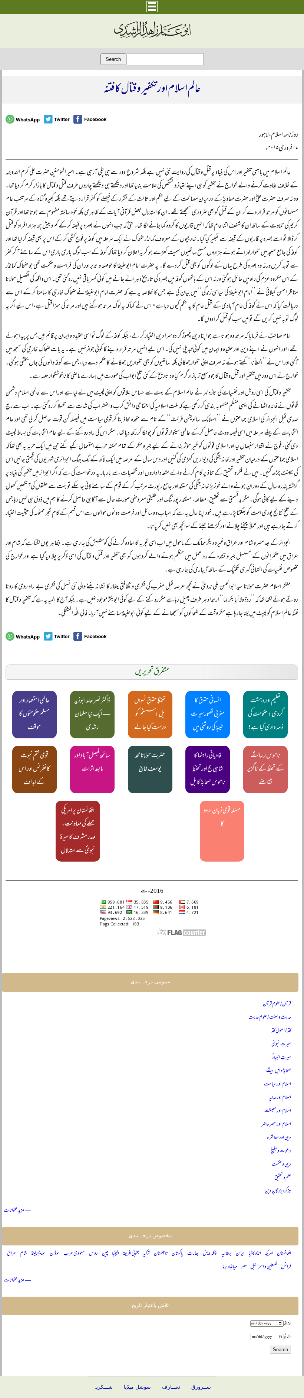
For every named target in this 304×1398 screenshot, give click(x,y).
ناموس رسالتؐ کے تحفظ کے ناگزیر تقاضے (265, 769)
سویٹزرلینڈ (38, 1254)
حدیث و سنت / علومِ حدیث (269, 1018)
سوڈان (55, 1254)
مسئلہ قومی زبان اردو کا (222, 818)
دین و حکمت (281, 1165)
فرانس (286, 1267)
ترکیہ (146, 1254)
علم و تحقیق (282, 1178)
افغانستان (284, 1254)
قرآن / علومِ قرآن (277, 1004)
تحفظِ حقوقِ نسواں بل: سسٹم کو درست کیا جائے (150, 714)
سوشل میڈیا (137, 1387)
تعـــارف (171, 1387)
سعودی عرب (74, 1254)
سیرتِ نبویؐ (281, 1044)
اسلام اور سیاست (277, 1084)
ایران (240, 1254)
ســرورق (201, 1387)
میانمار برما (229, 1267)
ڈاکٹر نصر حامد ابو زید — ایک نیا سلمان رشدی (92, 714)
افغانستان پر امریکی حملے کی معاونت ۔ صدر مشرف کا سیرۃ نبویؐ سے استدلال (78, 831)
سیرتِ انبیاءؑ (281, 1058)
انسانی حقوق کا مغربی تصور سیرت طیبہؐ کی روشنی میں (208, 714)
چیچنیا (115, 1254)
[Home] (152, 38)
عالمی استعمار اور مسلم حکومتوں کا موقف (34, 714)
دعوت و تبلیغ (281, 1151)
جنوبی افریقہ (131, 1254)
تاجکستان (161, 1254)
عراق (11, 1254)
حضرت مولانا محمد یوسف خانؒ (150, 763)
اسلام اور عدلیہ (280, 1098)
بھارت (193, 1254)
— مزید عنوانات (17, 1211)
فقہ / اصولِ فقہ (281, 1031)
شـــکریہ (103, 1387)
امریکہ (269, 1254)
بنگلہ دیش (210, 1254)
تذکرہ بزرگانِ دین (278, 1191)
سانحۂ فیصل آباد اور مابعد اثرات (92, 763)
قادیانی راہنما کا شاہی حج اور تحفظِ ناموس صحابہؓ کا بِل (207, 769)
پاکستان (177, 1254)
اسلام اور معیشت (277, 1111)
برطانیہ (227, 1254)
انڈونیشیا (254, 1254)
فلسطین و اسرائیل (264, 1267)
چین (105, 1254)
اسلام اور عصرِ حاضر (276, 1125)
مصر (244, 1267)
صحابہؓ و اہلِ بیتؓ (278, 1071)
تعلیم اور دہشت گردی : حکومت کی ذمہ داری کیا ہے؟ (265, 714)
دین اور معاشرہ (279, 1138)
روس (93, 1254)
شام (23, 1254)
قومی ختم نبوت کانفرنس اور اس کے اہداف (34, 769)
